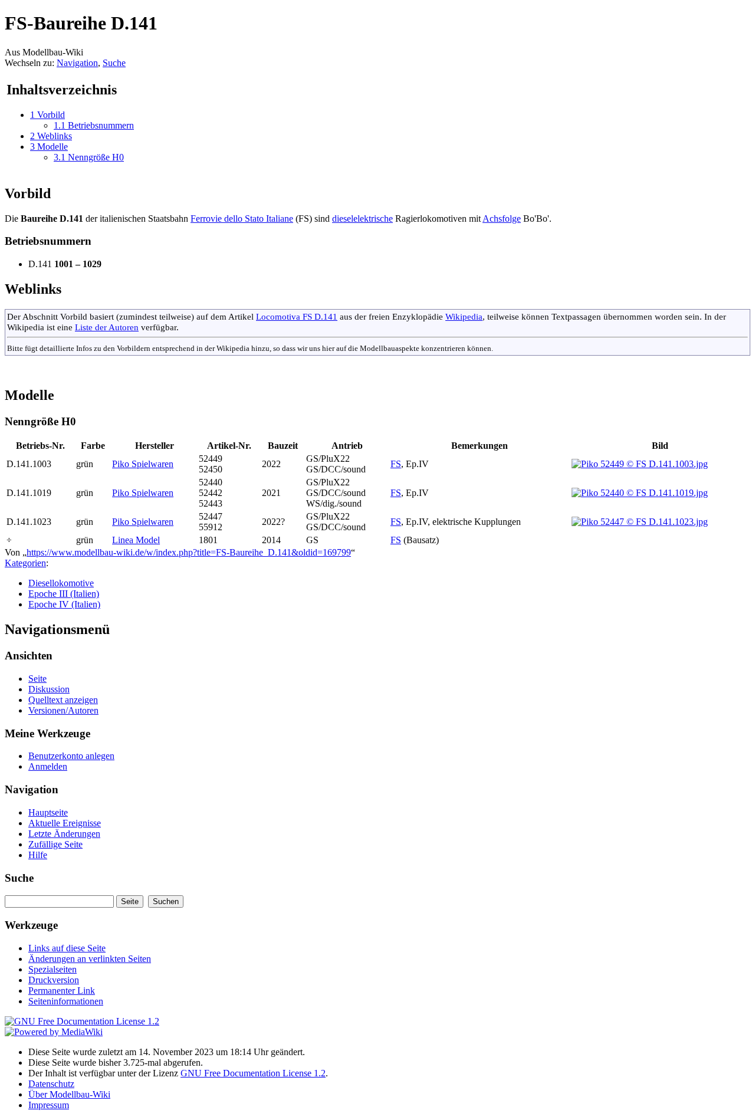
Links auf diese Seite (67, 948)
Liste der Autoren (107, 327)
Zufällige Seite (55, 844)
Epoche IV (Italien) (64, 604)
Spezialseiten (52, 969)
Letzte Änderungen (64, 834)
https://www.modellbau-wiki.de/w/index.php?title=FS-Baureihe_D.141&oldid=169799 (189, 552)
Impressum (48, 1105)
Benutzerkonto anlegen (71, 756)
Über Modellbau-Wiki (69, 1094)
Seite (37, 679)
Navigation (77, 63)
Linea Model (136, 540)
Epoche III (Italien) (63, 594)
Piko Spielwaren (142, 464)
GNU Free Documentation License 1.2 (253, 1073)
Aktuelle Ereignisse (64, 823)
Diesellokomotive (61, 583)
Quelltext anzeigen (63, 700)
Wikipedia (463, 316)
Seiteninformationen (65, 1001)
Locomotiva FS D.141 (296, 316)
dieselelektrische (362, 219)
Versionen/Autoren (63, 710)
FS (395, 464)
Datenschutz (51, 1084)
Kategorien (25, 563)
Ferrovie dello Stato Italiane (242, 219)
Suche (114, 63)
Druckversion (53, 980)
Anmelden (47, 766)
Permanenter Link (61, 991)
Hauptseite (48, 812)
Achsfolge (501, 219)
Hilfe (37, 855)
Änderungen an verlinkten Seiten (89, 959)
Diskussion (49, 689)
